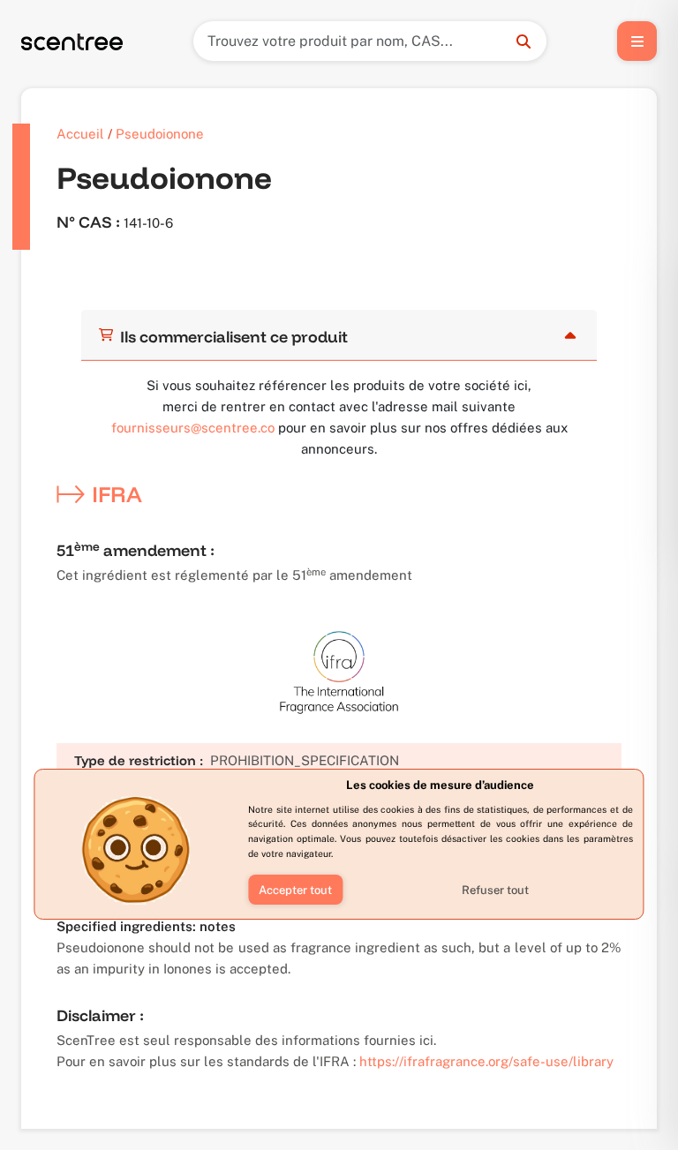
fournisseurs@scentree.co (193, 427)
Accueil (80, 133)
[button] (295, 890)
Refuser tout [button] (495, 890)
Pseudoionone (160, 133)
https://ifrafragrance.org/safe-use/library (486, 1061)
